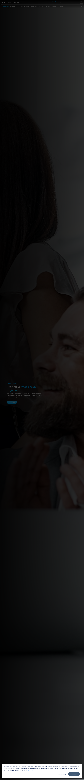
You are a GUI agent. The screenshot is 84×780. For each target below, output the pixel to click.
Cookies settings (62, 774)
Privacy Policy (30, 770)
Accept (74, 774)
